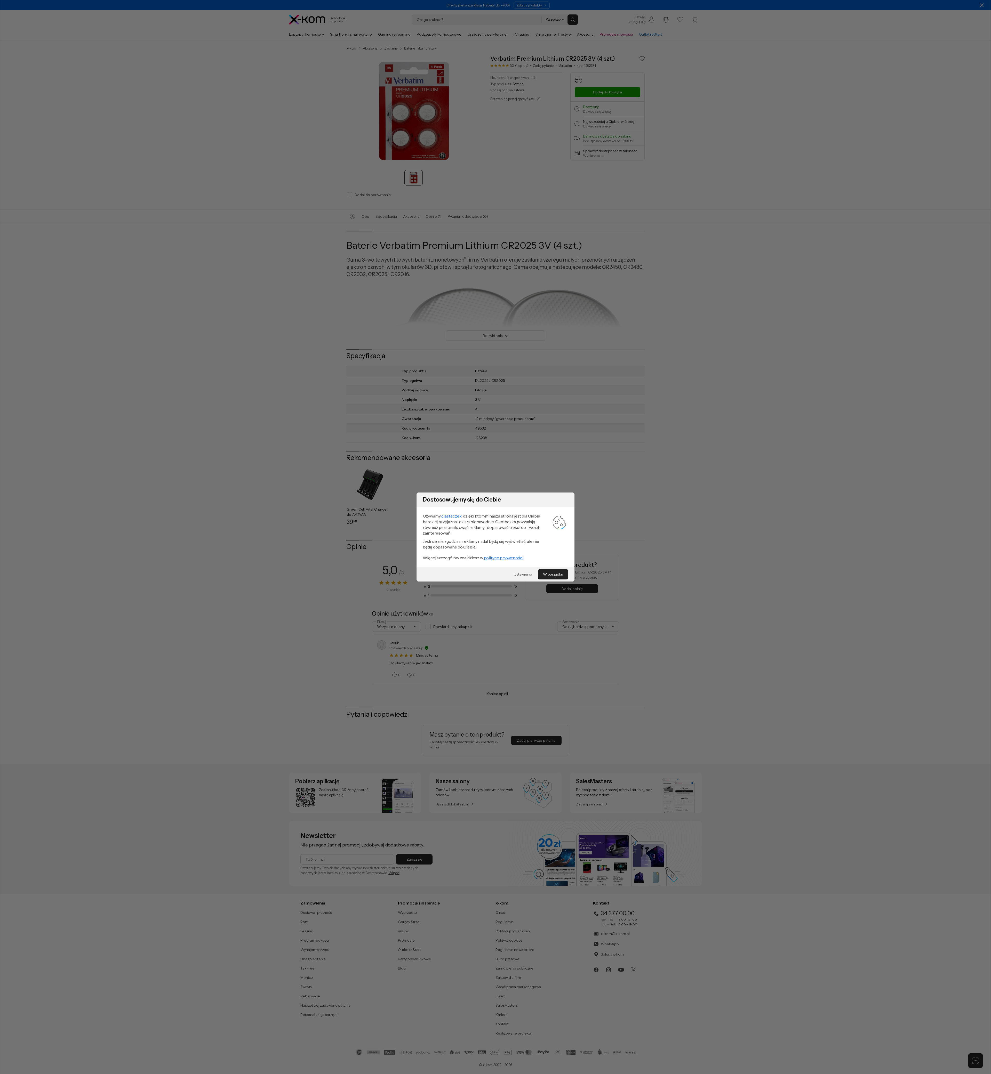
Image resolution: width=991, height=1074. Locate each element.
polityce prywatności (503, 557)
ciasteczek (451, 516)
